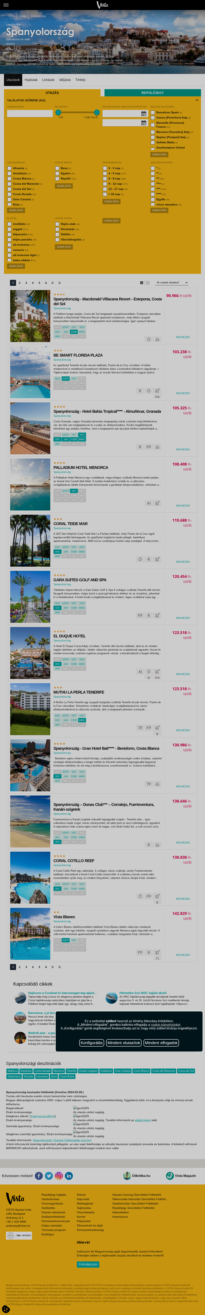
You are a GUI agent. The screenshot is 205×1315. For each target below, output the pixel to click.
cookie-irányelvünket (165, 1024)
